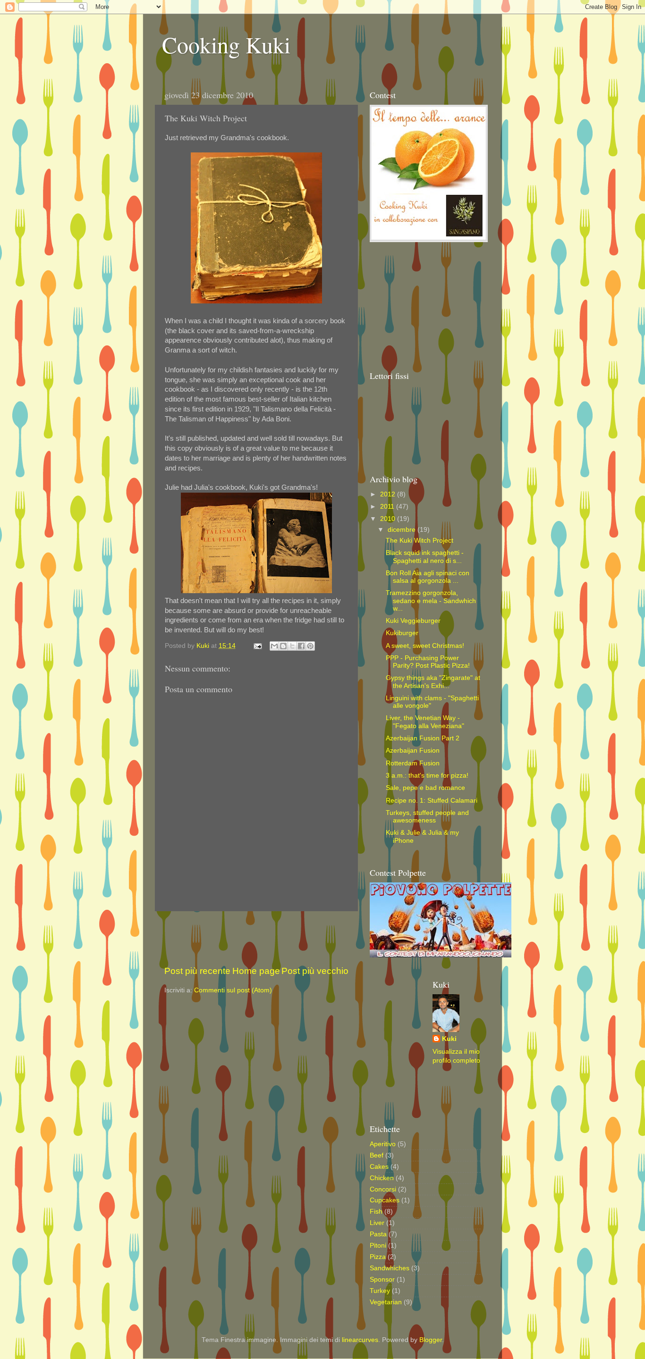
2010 (388, 518)
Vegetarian (386, 1302)
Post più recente (197, 971)
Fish (376, 1211)
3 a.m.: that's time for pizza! (427, 775)
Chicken (382, 1178)
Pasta (378, 1234)
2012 (388, 494)
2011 (388, 506)
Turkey (380, 1290)
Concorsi (383, 1189)
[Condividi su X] (292, 646)
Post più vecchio (314, 971)
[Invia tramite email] (274, 646)
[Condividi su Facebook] (301, 646)
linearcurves (360, 1339)
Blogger (430, 1339)
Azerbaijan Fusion (413, 750)
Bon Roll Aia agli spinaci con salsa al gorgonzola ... (427, 577)
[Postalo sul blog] (283, 646)
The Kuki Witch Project (419, 540)
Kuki (449, 1038)
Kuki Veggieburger (413, 620)
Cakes (379, 1166)
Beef (376, 1155)
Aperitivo (383, 1144)
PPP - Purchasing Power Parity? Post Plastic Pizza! (428, 661)
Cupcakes (384, 1200)
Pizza (378, 1256)
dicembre (402, 529)
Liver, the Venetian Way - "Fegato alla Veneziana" (425, 721)
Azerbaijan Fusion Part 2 (422, 738)
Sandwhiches (389, 1268)
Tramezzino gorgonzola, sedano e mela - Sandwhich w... (431, 600)
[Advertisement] (274, 938)
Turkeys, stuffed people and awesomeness (427, 816)
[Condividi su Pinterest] (310, 646)
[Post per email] (257, 645)
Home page (256, 971)
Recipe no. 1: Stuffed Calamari (431, 800)
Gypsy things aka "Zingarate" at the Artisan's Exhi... (433, 681)
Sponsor (382, 1279)
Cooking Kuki (226, 44)
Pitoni (378, 1245)
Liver (377, 1222)
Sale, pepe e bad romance (425, 787)
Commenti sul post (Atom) (233, 990)
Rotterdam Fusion (413, 763)
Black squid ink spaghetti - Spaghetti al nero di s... (425, 556)
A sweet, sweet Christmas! (425, 645)
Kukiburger (402, 633)
